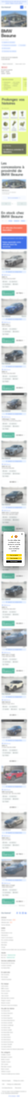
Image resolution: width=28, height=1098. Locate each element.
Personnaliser (14, 561)
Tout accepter (14, 555)
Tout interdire (14, 558)
